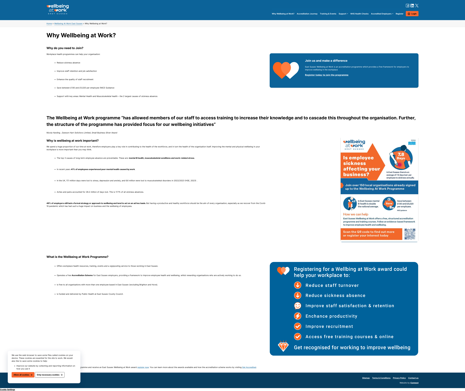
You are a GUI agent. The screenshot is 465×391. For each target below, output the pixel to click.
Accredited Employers (381, 13)
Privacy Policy (399, 378)
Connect (414, 383)
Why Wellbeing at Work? (283, 13)
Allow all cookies (21, 375)
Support (342, 13)
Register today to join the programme (327, 75)
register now (143, 367)
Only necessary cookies (48, 375)
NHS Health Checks (359, 13)
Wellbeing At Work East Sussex (68, 23)
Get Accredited (249, 367)
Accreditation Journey (307, 13)
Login (414, 13)
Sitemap (366, 378)
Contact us (413, 378)
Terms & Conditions (381, 378)
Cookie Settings (7, 389)
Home (49, 23)
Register (399, 13)
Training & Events (328, 13)
